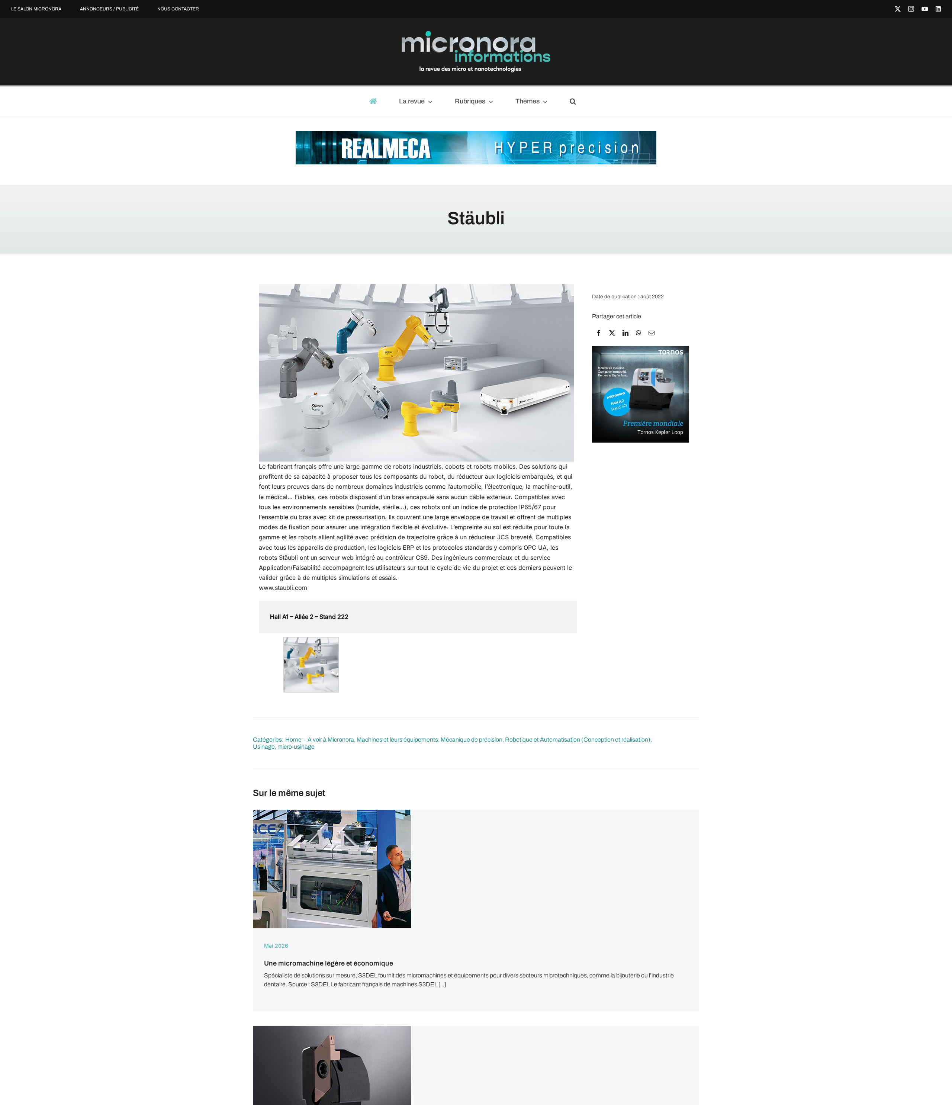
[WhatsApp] (638, 333)
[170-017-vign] (332, 1029)
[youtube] (925, 9)
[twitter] (898, 9)
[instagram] (911, 9)
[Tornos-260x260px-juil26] (640, 349)
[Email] (651, 333)
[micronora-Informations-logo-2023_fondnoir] (476, 33)
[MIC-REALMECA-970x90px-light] (476, 134)
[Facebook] (598, 333)
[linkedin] (938, 9)
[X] (612, 333)
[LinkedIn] (625, 333)
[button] (576, 102)
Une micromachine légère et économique (328, 963)
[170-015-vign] (332, 812)
